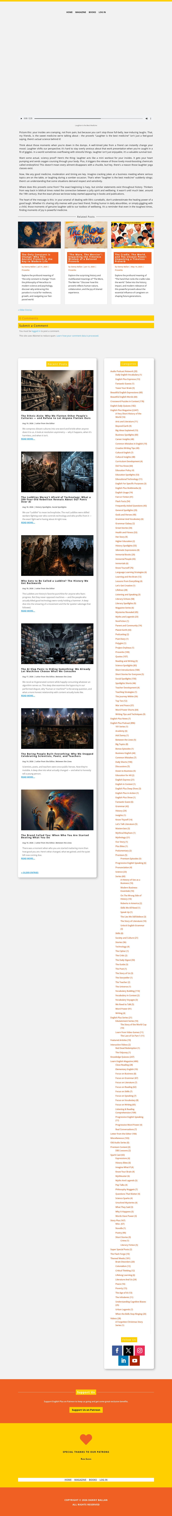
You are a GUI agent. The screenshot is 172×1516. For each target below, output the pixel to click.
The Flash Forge (118, 1254)
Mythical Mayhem (124, 833)
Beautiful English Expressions (124, 392)
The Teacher (121, 982)
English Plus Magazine (120, 410)
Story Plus (115, 1220)
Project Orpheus (123, 647)
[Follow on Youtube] (135, 1361)
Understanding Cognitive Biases (130, 1301)
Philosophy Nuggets (125, 1189)
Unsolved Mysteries (124, 1202)
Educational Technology (126, 479)
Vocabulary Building (125, 991)
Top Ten (119, 700)
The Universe (121, 986)
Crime (123, 1240)
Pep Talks (120, 1185)
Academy (119, 731)
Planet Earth (121, 630)
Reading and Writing (125, 661)
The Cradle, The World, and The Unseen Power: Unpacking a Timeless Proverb (131, 258)
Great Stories (121, 527)
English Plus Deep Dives (126, 788)
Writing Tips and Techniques (128, 714)
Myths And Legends (124, 1180)
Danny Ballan (75, 26)
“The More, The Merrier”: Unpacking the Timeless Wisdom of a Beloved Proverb (85, 258)
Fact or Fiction (122, 497)
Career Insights (122, 439)
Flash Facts (120, 501)
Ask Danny (120, 735)
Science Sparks (122, 1198)
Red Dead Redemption (126, 1048)
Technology (121, 946)
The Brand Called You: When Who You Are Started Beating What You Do (55, 836)
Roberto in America (130, 903)
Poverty (119, 1288)
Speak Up (125, 912)
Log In (102, 12)
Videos (113, 1318)
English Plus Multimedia (126, 488)
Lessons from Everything (127, 581)
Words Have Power (124, 1216)
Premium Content (118, 1147)
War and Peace (122, 705)
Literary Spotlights (124, 603)
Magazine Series (123, 607)
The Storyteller (122, 977)
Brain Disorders (123, 1261)
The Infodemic (122, 1297)
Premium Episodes (129, 858)
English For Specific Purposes (129, 483)
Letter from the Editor (45, 423)
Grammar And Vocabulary (128, 519)
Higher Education (123, 541)
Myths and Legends (124, 616)
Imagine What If (123, 1167)
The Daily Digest (123, 960)
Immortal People (123, 559)
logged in (36, 331)
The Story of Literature (131, 921)
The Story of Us (122, 973)
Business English (123, 753)
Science (119, 871)
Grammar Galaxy (123, 523)
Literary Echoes (122, 599)
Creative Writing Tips (125, 448)
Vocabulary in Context (126, 995)
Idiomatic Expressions (125, 550)
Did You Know (122, 466)
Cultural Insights (123, 457)
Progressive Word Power (127, 1124)
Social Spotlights (59, 507)
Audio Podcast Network (121, 371)
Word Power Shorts (124, 709)
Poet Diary (120, 638)
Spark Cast (115, 1155)
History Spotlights (43, 507)
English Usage (122, 492)
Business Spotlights (124, 434)
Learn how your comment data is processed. (78, 335)
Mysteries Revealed (124, 612)
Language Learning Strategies (129, 572)
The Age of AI (121, 1292)
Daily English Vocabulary (127, 374)
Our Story (120, 841)
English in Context (124, 784)
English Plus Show (124, 797)
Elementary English (124, 1069)
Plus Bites (120, 846)
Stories (118, 942)
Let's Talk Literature (124, 824)
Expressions (121, 1158)
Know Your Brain (123, 1171)
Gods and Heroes (123, 514)
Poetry (118, 1232)
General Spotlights (124, 510)
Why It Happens (123, 1211)
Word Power (121, 1008)
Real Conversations (124, 1129)
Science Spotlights (124, 665)
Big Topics (120, 744)
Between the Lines (64, 676)
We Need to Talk (123, 1004)
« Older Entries (25, 310)
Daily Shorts (121, 762)
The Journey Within (124, 696)
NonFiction (120, 621)
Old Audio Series (118, 1142)
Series (118, 876)
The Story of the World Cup (133, 1024)
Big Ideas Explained (124, 430)
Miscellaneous (117, 1138)
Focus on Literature (124, 1082)
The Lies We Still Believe (132, 916)
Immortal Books (123, 554)
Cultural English (122, 452)
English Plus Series (119, 1017)
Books (92, 12)
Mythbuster (121, 1176)
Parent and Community (126, 625)
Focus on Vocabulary (125, 1100)
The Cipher (120, 951)
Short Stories (121, 1237)
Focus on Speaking (124, 1095)
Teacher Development (126, 687)
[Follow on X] (128, 1351)
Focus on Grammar (124, 1078)
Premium (119, 855)
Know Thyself (121, 819)
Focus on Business (124, 1073)
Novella (119, 1228)
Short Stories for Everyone (128, 674)
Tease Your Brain (123, 388)
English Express (122, 779)
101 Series (120, 726)
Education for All (123, 775)
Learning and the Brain (126, 576)
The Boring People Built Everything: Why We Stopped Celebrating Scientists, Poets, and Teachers (57, 755)
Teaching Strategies (124, 692)
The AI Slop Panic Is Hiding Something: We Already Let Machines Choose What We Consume (55, 670)
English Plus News (119, 718)
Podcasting (120, 634)
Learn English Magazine (121, 1061)
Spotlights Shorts (123, 683)
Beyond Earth (122, 426)
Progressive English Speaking (129, 863)
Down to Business (124, 771)
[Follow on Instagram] (140, 1351)
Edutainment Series (124, 1021)
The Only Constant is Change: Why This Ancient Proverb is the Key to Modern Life (37, 258)
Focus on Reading (123, 1087)
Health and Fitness (124, 532)
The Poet (119, 968)
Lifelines (119, 590)
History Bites (121, 1162)
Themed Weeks (117, 1258)
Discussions (121, 766)
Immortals (120, 563)
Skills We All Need (129, 907)
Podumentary (122, 850)
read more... (28, 439)
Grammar (120, 806)
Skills (117, 933)
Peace (118, 1284)
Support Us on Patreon (86, 1410)
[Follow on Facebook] (117, 1351)
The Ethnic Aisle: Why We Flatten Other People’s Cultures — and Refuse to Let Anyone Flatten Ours (56, 417)
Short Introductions (124, 669)
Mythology (120, 837)
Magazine (80, 12)
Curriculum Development (127, 461)
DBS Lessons (121, 1150)
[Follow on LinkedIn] (123, 1361)
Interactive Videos (119, 1044)
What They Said (122, 1207)
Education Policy (123, 470)
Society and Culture (124, 937)
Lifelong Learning (123, 1275)
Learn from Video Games (127, 1032)
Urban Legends (122, 1309)
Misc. (117, 1223)
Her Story (120, 536)
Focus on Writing (123, 1104)
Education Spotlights (125, 474)
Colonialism (121, 1266)
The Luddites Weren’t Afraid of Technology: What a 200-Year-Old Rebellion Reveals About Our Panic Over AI (56, 499)
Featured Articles (118, 1040)
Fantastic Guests (123, 383)
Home (69, 12)
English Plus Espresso (125, 379)
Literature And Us (123, 1279)
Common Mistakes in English (129, 443)
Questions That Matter (126, 1193)
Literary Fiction (128, 1245)
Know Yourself (122, 567)
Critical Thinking (123, 1270)
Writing (118, 1013)
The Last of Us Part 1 (130, 1035)
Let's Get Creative (123, 585)
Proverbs (102, 26)
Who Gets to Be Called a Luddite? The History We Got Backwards (54, 582)
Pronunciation (122, 867)
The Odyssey (121, 1052)
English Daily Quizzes (120, 405)
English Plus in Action (125, 793)
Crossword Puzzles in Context (124, 401)
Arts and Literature (124, 421)
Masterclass (121, 828)
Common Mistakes (124, 757)
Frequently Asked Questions (129, 505)
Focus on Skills (122, 1091)
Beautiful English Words (121, 396)
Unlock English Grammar (132, 925)
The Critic (119, 955)
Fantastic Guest (122, 802)
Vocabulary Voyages (125, 999)
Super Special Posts (119, 1249)
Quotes (119, 656)
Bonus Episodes (123, 748)
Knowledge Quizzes (119, 1057)
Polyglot (119, 643)
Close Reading (122, 1064)
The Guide (120, 964)
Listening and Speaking (126, 594)
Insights (119, 815)
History (119, 810)
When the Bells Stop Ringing (128, 1314)
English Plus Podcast (120, 723)
